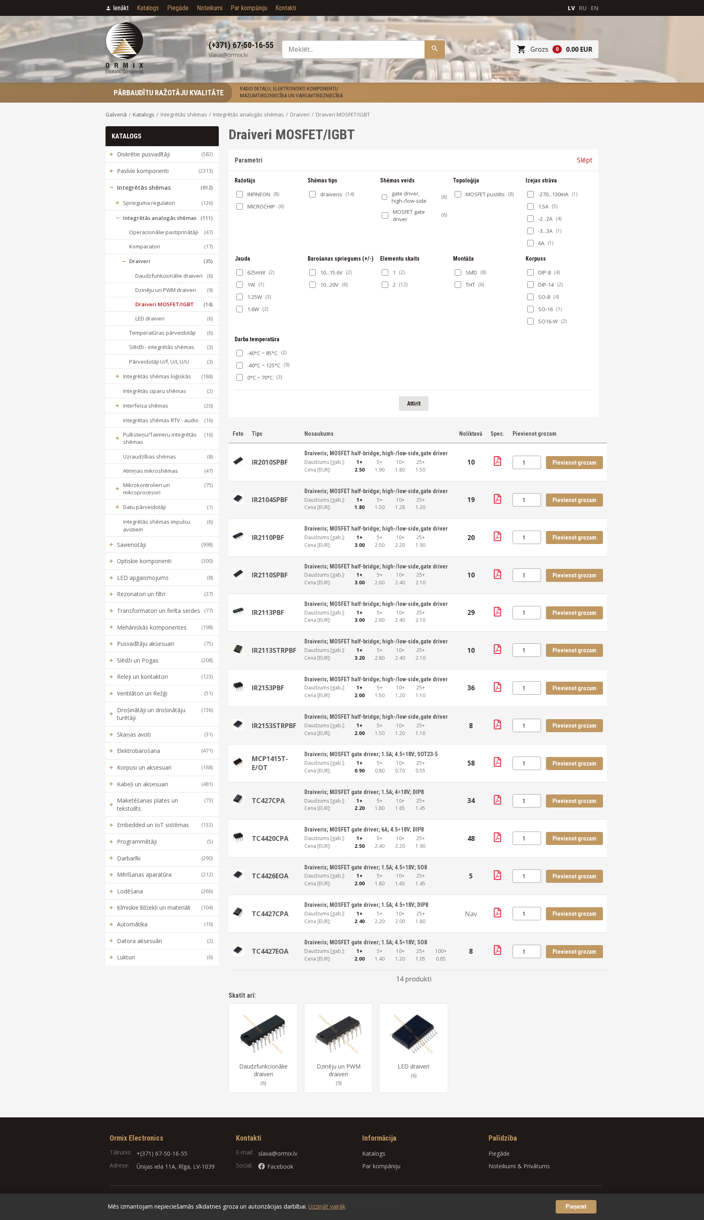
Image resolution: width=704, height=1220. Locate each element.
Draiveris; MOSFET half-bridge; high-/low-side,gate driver (376, 453)
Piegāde (178, 8)
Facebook (280, 1166)
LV (571, 8)
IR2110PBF (268, 537)
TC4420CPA (270, 838)
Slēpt (584, 160)
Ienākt (121, 8)
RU (583, 8)
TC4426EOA (270, 875)
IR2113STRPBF (274, 650)
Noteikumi (209, 8)
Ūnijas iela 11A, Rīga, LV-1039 (175, 1166)
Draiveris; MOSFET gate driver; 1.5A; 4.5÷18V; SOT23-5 (371, 754)
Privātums (537, 1166)
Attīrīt (413, 403)
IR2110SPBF (270, 575)
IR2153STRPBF (274, 725)
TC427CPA (268, 800)
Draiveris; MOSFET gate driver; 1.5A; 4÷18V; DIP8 (364, 792)
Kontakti (285, 8)
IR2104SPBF (270, 499)
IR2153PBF (268, 687)
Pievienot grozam (574, 462)
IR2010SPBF (270, 462)
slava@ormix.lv (277, 1153)
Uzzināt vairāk (326, 1206)
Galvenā (116, 114)
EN (594, 8)
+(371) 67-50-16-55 (161, 1153)
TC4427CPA (270, 913)
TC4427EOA (270, 951)
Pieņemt (576, 1206)
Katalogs (148, 8)
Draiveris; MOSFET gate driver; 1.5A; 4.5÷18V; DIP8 (366, 905)
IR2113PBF (268, 612)
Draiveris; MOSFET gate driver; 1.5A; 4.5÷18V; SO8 (365, 867)
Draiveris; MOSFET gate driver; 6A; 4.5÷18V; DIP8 (364, 829)
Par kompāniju (249, 8)
